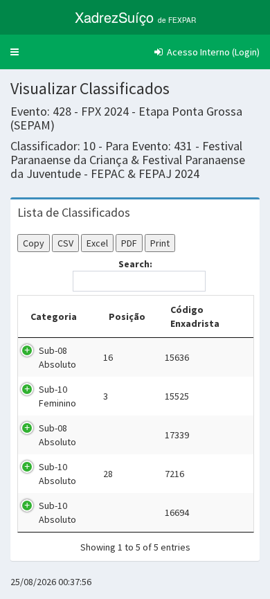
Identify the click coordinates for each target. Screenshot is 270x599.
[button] (14, 52)
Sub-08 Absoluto (57, 357)
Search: (135, 264)
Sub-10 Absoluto (57, 474)
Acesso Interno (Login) (212, 52)
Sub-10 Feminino (57, 396)
